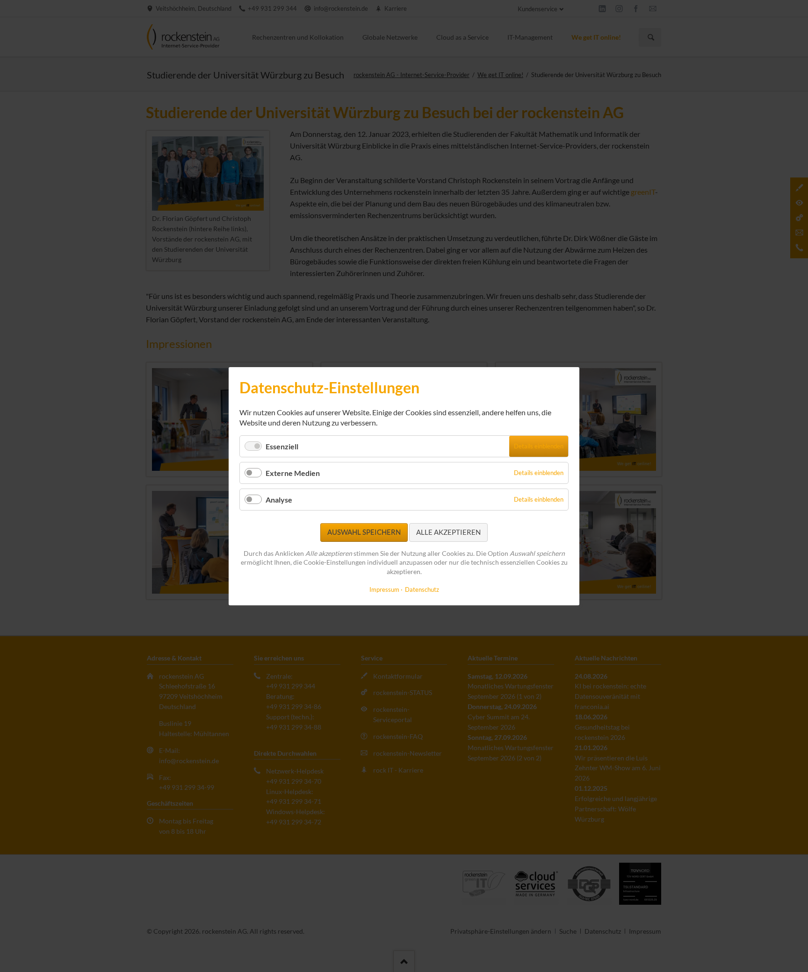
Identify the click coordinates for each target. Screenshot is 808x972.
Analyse (279, 499)
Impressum (384, 589)
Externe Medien (293, 472)
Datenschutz (422, 589)
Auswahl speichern (364, 532)
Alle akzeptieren (448, 532)
